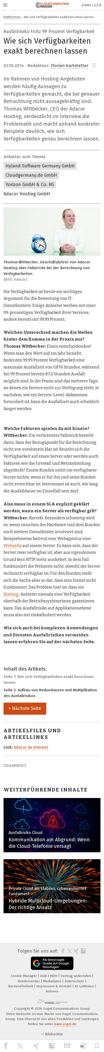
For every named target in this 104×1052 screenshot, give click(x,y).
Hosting (11, 594)
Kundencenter (29, 981)
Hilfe (54, 976)
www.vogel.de (65, 1024)
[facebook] (6, 1046)
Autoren (52, 991)
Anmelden (91, 5)
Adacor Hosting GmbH (27, 194)
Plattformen (12, 17)
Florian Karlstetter (69, 65)
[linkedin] (52, 1046)
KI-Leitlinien (85, 986)
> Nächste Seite (25, 708)
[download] (83, 1046)
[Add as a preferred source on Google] (52, 963)
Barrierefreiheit (21, 986)
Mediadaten (52, 981)
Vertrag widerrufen (76, 976)
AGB (44, 976)
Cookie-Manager (24, 976)
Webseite (13, 545)
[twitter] (21, 1045)
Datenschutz (75, 981)
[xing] (36, 1046)
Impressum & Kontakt (54, 986)
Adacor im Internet (31, 747)
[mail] (67, 1046)
